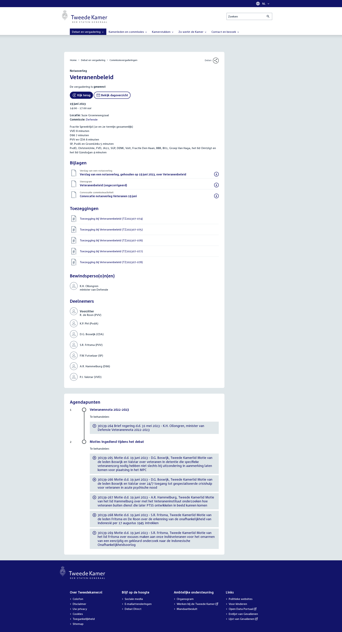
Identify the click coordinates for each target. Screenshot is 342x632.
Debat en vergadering (93, 60)
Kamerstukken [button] (161, 32)
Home (73, 60)
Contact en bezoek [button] (224, 32)
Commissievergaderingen (123, 60)
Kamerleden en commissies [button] (127, 32)
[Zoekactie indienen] (268, 16)
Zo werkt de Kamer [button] (191, 32)
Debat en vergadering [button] (86, 32)
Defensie (92, 119)
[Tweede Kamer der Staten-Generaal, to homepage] (84, 16)
